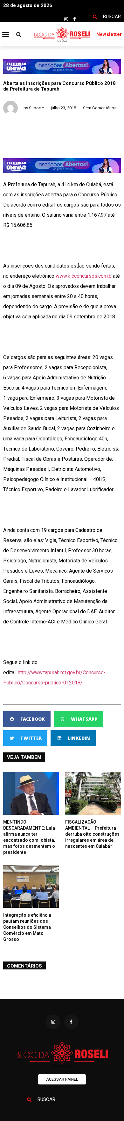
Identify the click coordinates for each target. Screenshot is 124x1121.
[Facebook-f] (74, 19)
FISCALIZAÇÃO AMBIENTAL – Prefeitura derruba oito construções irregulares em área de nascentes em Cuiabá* (92, 834)
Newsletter (109, 34)
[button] (5, 34)
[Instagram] (66, 19)
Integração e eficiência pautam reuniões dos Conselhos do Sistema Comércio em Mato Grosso (27, 927)
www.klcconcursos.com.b (84, 276)
